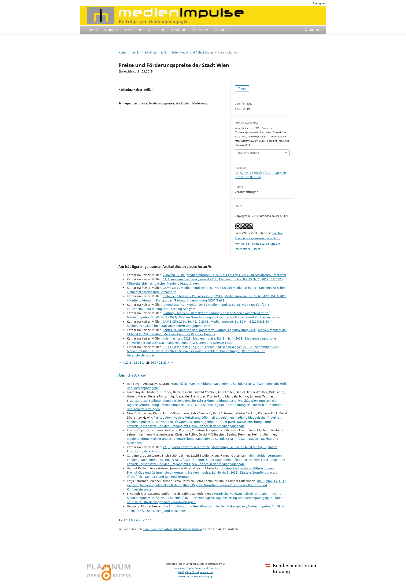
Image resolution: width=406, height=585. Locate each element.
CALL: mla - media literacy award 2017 (190, 279)
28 (160, 362)
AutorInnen (156, 30)
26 (152, 362)
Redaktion (178, 30)
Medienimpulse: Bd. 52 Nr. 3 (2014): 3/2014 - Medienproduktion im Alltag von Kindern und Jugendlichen (200, 323)
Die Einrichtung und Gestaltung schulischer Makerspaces (204, 506)
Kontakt (220, 30)
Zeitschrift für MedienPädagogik (196, 576)
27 (156, 362)
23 (139, 362)
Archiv (135, 52)
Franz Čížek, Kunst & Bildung (192, 384)
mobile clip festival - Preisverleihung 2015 (193, 296)
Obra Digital (192, 572)
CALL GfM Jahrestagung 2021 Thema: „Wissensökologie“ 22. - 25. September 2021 (221, 347)
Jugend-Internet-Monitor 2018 (184, 305)
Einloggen (319, 3)
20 (127, 362)
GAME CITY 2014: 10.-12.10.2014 (186, 321)
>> (171, 362)
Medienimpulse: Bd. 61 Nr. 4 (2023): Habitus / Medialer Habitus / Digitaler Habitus (207, 332)
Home (93, 30)
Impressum (200, 30)
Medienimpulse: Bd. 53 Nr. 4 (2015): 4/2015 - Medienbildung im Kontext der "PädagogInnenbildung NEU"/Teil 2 (206, 298)
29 (165, 362)
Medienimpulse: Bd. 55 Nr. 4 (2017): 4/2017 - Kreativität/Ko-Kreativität (236, 275)
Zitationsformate (248, 153)
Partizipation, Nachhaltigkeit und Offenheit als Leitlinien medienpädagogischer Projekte (217, 417)
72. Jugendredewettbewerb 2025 (186, 447)
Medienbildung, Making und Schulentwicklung (161, 439)
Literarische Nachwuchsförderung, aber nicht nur (248, 494)
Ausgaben (111, 30)
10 (143, 520)
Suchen (313, 30)
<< (120, 362)
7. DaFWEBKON (174, 275)
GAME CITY (171, 288)
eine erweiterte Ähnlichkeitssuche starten (172, 529)
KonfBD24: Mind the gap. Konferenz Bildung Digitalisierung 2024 (209, 330)
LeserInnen (133, 30)
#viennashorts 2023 (177, 338)
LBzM (181, 572)
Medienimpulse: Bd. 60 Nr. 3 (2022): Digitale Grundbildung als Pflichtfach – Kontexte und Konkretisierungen (204, 317)
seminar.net (206, 572)
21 (131, 362)
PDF (243, 88)
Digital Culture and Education (203, 568)
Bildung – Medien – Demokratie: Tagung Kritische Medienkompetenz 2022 (216, 313)
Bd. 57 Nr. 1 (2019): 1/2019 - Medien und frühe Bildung (179, 52)
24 (143, 362)
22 (135, 362)
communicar (179, 568)
